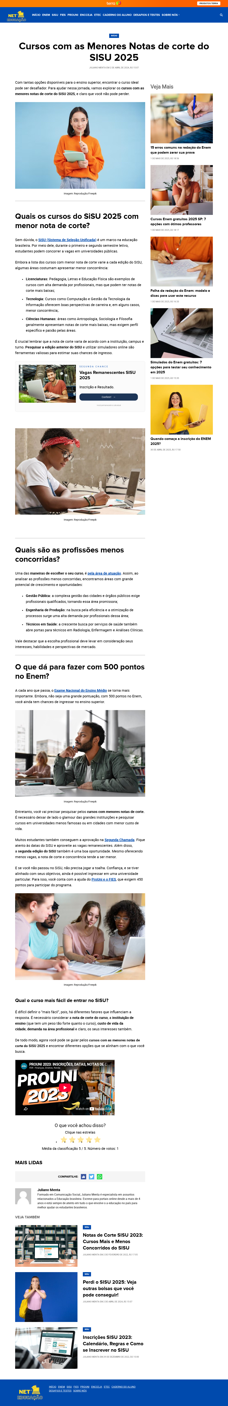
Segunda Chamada (119, 839)
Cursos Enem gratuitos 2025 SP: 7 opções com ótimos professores (178, 221)
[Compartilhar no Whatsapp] (99, 1176)
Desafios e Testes (146, 15)
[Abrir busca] (221, 15)
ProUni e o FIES (104, 879)
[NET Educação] (16, 16)
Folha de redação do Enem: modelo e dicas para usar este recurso (180, 293)
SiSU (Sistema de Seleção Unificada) (67, 239)
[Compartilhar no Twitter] (91, 1176)
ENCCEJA (86, 15)
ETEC (97, 15)
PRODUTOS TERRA (209, 3)
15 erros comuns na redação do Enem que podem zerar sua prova (181, 150)
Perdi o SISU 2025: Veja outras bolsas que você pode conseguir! (109, 1288)
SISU (55, 15)
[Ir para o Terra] (114, 3)
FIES (63, 15)
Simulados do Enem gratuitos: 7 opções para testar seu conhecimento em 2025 (181, 367)
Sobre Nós (170, 15)
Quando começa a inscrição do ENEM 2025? (181, 441)
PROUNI (73, 15)
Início (36, 15)
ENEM (46, 15)
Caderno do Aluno (117, 15)
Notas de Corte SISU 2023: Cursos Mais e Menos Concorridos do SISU (113, 1241)
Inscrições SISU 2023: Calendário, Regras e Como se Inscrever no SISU (113, 1343)
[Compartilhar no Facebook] (83, 1176)
